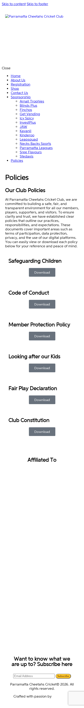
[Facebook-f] (30, 642)
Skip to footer (37, 4)
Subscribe (63, 676)
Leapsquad (61, 696)
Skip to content (14, 4)
